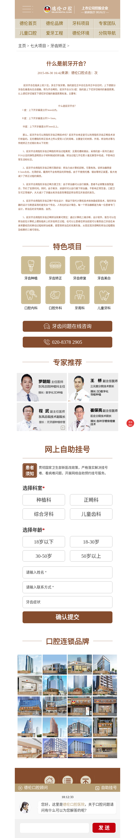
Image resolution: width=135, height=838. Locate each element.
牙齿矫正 (58, 46)
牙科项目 (80, 23)
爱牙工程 (54, 33)
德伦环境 (80, 33)
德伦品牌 (54, 23)
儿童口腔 (28, 33)
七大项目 (38, 46)
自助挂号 (109, 788)
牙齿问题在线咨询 (72, 326)
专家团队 (107, 23)
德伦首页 (28, 23)
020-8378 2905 (67, 342)
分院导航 (107, 33)
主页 (22, 46)
